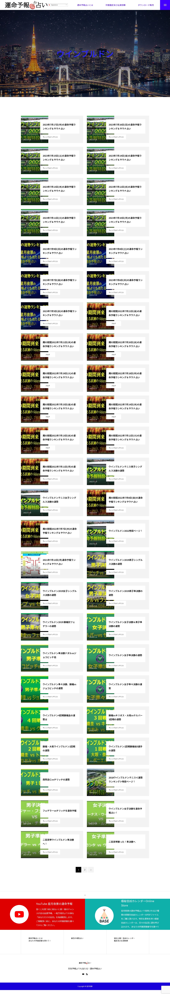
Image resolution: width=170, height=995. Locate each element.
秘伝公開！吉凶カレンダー (124, 938)
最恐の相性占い (77, 938)
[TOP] (85, 895)
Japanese (54, 5)
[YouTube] (83, 974)
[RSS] (87, 974)
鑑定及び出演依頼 (121, 941)
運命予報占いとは (35, 938)
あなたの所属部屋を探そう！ (39, 941)
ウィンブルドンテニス (50, 137)
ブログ (113, 323)
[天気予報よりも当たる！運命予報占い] (26, 5)
